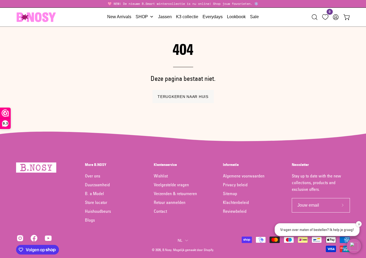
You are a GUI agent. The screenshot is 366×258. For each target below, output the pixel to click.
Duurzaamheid (97, 184)
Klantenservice (165, 164)
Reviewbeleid (235, 211)
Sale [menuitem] (254, 16)
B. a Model (94, 193)
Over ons (92, 176)
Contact (160, 211)
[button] (314, 17)
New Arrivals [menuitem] (119, 16)
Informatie (231, 164)
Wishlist (161, 176)
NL (180, 240)
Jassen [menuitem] (165, 16)
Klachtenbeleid (236, 202)
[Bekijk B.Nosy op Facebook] (33, 238)
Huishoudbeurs (98, 211)
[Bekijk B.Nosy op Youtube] (47, 238)
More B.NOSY (95, 164)
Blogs (90, 220)
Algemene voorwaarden (243, 176)
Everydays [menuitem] (213, 16)
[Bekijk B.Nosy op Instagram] (19, 238)
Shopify (208, 250)
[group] (183, 3)
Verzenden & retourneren (175, 193)
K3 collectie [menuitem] (187, 16)
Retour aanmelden (169, 202)
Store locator (96, 202)
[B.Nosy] (36, 17)
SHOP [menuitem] (142, 16)
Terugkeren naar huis (183, 96)
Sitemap (230, 193)
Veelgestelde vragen (171, 184)
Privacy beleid (235, 184)
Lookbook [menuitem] (236, 16)
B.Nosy (166, 250)
